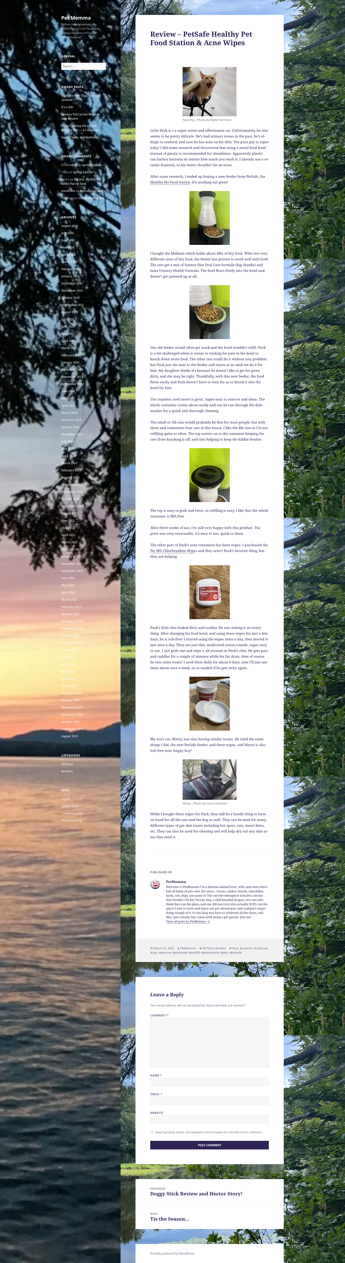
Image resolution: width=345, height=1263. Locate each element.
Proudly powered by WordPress (172, 1253)
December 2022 (72, 485)
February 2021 (71, 607)
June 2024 (68, 391)
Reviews (67, 771)
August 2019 (69, 736)
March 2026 (69, 262)
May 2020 (67, 671)
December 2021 (72, 564)
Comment (159, 1015)
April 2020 (68, 679)
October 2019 (70, 722)
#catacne (246, 948)
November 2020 (72, 628)
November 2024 (72, 377)
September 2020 (72, 643)
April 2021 (68, 592)
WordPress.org (71, 820)
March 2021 (69, 600)
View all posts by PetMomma (186, 921)
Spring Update (92, 165)
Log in (65, 799)
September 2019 (72, 729)
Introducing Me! (91, 191)
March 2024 (69, 413)
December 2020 (72, 621)
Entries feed (69, 806)
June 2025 (68, 326)
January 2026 (70, 276)
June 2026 (68, 240)
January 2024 (70, 427)
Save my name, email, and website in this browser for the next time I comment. (209, 1132)
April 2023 (68, 456)
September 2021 (72, 571)
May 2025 (67, 334)
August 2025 (69, 312)
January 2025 (70, 362)
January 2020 (70, 700)
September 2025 (72, 305)
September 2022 (72, 506)
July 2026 (67, 233)
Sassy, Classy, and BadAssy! (79, 137)
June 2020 (68, 664)
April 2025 (68, 341)
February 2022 (71, 549)
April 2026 (68, 255)
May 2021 (67, 585)
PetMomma (188, 948)
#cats (154, 952)
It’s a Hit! (67, 107)
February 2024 (71, 420)
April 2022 (68, 535)
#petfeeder (180, 952)
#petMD (194, 952)
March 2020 (69, 686)
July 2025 (67, 319)
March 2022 (69, 542)
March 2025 (69, 348)
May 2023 (67, 449)
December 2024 (72, 370)
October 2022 (70, 499)
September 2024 (72, 384)
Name (156, 1075)
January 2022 (70, 556)
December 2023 (72, 434)
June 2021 (68, 578)
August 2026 (69, 226)
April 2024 (68, 406)
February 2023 (71, 470)
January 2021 (70, 614)
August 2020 (69, 650)
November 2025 (72, 291)
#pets (224, 952)
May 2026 (67, 247)
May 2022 (67, 528)
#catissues (261, 948)
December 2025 (72, 283)
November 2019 (72, 715)
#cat (235, 948)
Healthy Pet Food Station (170, 182)
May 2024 (67, 398)
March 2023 (69, 463)
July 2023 (67, 441)
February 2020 (71, 693)
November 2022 (72, 492)
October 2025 (70, 298)
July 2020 (67, 657)
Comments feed (72, 813)
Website (156, 1113)
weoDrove (68, 191)
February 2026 (71, 269)
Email (156, 1094)
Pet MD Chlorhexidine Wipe (173, 550)
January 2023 (70, 477)
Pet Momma (76, 17)
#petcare (165, 952)
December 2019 (72, 707)
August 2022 (69, 513)
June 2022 (68, 521)
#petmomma (210, 952)
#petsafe (236, 952)
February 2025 (71, 355)
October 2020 (70, 636)
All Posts (67, 764)
